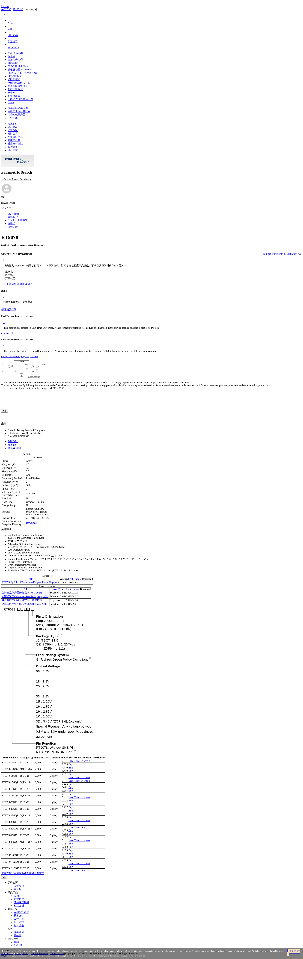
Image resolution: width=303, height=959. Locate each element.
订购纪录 (13, 226)
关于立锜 (6, 9)
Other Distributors (10, 356)
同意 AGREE (294, 951)
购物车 (17, 935)
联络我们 (18, 9)
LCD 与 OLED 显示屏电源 (22, 73)
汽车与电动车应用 (18, 108)
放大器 (11, 56)
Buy (70, 764)
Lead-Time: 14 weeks (79, 761)
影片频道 (13, 147)
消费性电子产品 (16, 114)
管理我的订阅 (8, 309)
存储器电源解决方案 (19, 82)
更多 (5, 410)
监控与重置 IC (15, 89)
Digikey (25, 356)
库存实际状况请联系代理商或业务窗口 (22, 873)
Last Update (74, 579)
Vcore (11, 102)
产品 (10, 23)
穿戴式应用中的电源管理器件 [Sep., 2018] (24, 604)
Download (31, 522)
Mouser (34, 356)
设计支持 (13, 35)
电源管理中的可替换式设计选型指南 (22, 600)
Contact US (7, 333)
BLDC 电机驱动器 (18, 66)
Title (30, 579)
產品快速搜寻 (21, 902)
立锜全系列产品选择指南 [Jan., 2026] (22, 592)
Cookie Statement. (15, 953)
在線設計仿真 (15, 137)
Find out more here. (137, 956)
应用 (10, 29)
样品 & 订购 (14, 448)
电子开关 (13, 92)
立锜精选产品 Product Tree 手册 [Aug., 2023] (25, 596)
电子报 (11, 223)
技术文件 (13, 123)
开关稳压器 (14, 96)
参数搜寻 (13, 41)
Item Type (57, 589)
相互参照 (13, 130)
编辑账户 (13, 217)
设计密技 (13, 150)
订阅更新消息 (294, 254)
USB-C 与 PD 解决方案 (20, 99)
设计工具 (13, 133)
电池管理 (13, 63)
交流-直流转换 (16, 53)
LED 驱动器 (14, 76)
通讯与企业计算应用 (19, 111)
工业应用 (13, 118)
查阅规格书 (279, 254)
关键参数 (13, 441)
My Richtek (13, 47)
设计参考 (13, 127)
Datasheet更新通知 (17, 220)
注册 (10, 208)
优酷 (16, 942)
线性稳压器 (14, 79)
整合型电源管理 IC (18, 86)
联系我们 (268, 254)
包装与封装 (14, 140)
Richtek (5, 6)
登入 (3, 208)
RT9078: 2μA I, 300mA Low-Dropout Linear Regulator (30, 582)
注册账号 (22, 284)
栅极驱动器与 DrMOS (20, 69)
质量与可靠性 (15, 143)
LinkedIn (18, 945)
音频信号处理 (15, 59)
